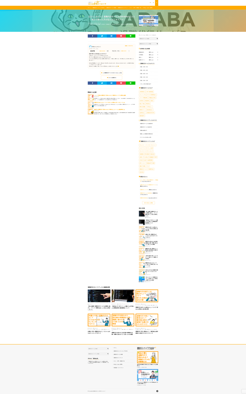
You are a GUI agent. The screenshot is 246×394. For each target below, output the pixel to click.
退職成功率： (142, 52)
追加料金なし (131, 24)
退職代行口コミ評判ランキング (99, 391)
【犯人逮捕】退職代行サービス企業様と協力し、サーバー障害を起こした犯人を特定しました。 (99, 307)
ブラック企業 (150, 148)
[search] (157, 38)
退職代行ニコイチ (144, 189)
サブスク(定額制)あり (151, 94)
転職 (153, 163)
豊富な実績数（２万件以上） (101, 24)
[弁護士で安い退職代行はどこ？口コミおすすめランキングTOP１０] (142, 236)
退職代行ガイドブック (123, 7)
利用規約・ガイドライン (119, 367)
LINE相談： (141, 54)
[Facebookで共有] (92, 36)
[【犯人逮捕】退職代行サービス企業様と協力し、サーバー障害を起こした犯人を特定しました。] (142, 214)
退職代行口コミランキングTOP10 (120, 351)
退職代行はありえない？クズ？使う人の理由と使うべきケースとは (109, 102)
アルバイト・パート (144, 145)
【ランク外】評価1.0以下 (145, 83)
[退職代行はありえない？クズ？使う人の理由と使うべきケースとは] (91, 104)
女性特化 (141, 100)
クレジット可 (91, 25)
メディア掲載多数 (143, 97)
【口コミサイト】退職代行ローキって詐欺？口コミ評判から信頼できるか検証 (151, 279)
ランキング (150, 151)
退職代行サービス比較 (145, 127)
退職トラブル (146, 166)
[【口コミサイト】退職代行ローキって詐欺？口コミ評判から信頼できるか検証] (142, 279)
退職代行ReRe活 (143, 197)
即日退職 (147, 154)
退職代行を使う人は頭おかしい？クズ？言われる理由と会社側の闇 (151, 229)
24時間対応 (127, 24)
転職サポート (142, 109)
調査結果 (149, 163)
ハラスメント (153, 145)
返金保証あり (118, 24)
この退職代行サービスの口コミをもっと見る (112, 72)
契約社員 (152, 154)
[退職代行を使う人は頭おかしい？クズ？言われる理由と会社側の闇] (142, 229)
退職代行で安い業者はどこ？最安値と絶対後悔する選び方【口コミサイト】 (151, 250)
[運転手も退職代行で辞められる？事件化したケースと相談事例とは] (91, 111)
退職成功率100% (150, 112)
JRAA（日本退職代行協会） (95, 362)
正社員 (141, 160)
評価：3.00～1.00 (144, 80)
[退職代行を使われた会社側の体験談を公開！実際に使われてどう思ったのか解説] (142, 243)
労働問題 (141, 154)
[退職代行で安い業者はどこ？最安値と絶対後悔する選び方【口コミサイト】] (142, 251)
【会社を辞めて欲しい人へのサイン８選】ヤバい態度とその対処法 (151, 257)
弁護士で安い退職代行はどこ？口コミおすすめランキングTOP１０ (151, 236)
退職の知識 (142, 130)
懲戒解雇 (151, 157)
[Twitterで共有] (102, 36)
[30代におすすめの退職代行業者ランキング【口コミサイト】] (142, 272)
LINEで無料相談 (112, 24)
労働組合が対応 (92, 24)
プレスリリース (143, 151)
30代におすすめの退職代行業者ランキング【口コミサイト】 (151, 271)
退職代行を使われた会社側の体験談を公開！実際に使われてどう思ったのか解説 (151, 243)
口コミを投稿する (112, 77)
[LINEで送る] (130, 36)
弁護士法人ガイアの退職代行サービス (148, 184)
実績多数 (107, 24)
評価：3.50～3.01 (144, 77)
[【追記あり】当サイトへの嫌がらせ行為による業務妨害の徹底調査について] (142, 222)
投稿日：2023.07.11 (129, 45)
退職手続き (151, 169)
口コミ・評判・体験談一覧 (135, 7)
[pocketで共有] (121, 36)
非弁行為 (141, 172)
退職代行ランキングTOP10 (98, 7)
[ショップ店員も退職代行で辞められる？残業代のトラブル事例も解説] (91, 97)
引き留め (146, 157)
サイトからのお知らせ (145, 137)
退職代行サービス (143, 169)
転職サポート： (142, 59)
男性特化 (148, 103)
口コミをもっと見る (148, 202)
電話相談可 (122, 24)
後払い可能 (142, 103)
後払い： (141, 57)
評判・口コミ (142, 163)
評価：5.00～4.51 (144, 66)
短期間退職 (150, 160)
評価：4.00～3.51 (144, 73)
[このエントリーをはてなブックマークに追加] (111, 36)
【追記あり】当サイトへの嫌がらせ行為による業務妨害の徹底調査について (151, 221)
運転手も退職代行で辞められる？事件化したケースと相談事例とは (109, 109)
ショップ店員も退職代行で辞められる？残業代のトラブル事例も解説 (110, 95)
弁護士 (151, 100)
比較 (145, 160)
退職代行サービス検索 (111, 7)
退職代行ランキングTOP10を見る (146, 347)
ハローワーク (142, 148)
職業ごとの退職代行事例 (145, 133)
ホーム (89, 7)
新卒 (156, 157)
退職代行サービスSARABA (146, 193)
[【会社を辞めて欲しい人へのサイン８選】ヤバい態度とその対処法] (142, 258)
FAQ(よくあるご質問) (147, 7)
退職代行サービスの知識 (145, 123)
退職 (141, 166)
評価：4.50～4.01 (144, 70)
